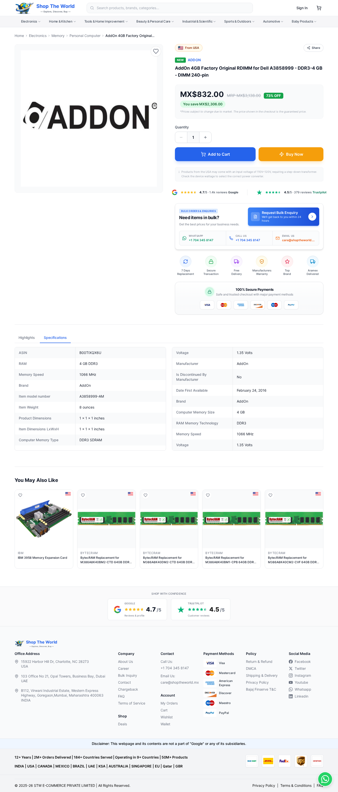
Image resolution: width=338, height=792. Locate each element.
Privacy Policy (257, 682)
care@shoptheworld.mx (178, 682)
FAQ (121, 696)
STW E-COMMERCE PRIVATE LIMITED (64, 785)
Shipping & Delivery (262, 675)
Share (316, 48)
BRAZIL (79, 766)
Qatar (167, 766)
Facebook (303, 661)
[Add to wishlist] (156, 51)
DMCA (251, 668)
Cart (164, 710)
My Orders (169, 703)
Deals (122, 724)
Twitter (300, 668)
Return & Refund (259, 661)
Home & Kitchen (60, 21)
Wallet (165, 724)
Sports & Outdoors (237, 21)
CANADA (45, 766)
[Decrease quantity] (181, 137)
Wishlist (167, 717)
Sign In (302, 8)
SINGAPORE (141, 766)
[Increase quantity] (205, 137)
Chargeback (128, 689)
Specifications (55, 337)
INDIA (19, 766)
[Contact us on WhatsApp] (325, 779)
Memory (58, 35)
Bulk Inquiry (127, 675)
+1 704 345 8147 (175, 668)
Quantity (182, 127)
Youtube (301, 682)
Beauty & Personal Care (153, 21)
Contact (124, 682)
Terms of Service (131, 703)
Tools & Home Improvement (104, 21)
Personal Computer (85, 35)
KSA (101, 766)
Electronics (29, 21)
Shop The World (55, 6)
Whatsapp (303, 689)
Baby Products (302, 21)
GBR (179, 766)
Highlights (27, 337)
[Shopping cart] (318, 7)
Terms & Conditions (296, 785)
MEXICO (62, 766)
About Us (125, 661)
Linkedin (301, 696)
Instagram (303, 675)
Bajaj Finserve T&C (261, 689)
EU (157, 766)
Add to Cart (219, 154)
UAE (91, 766)
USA (30, 766)
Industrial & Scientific (197, 21)
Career (123, 668)
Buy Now (294, 154)
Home (19, 35)
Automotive (271, 21)
